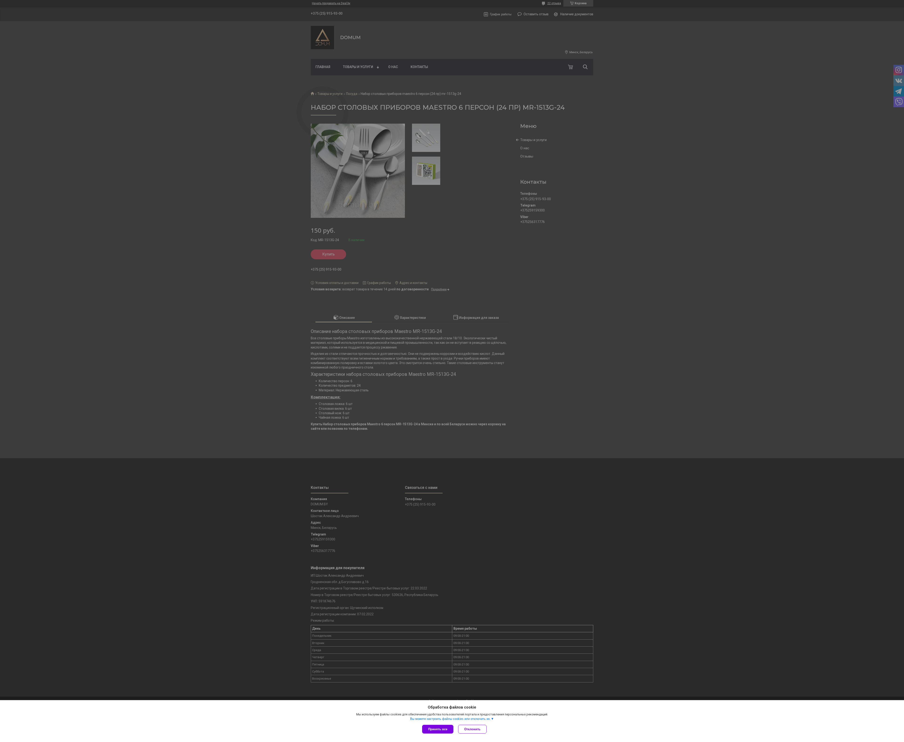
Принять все (437, 729)
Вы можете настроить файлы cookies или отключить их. (450, 719)
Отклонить (472, 729)
